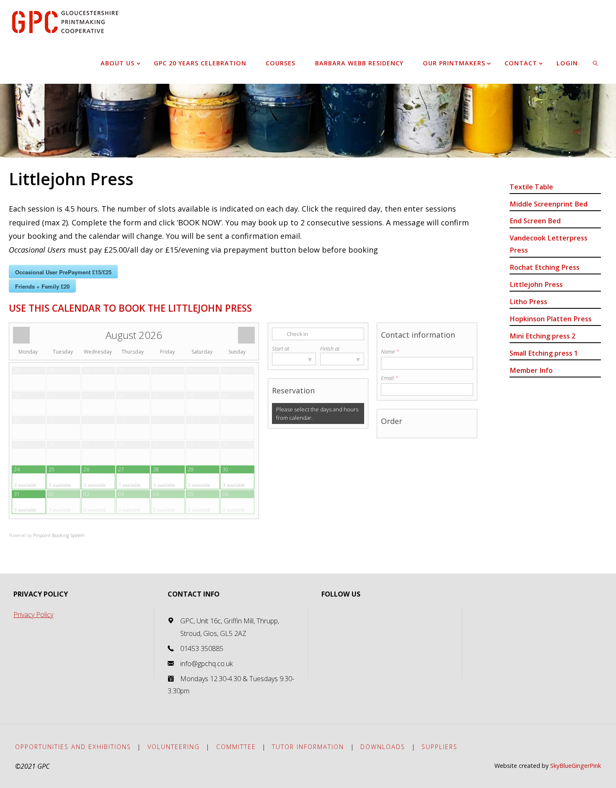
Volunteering (174, 747)
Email (389, 378)
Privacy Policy (33, 614)
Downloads (382, 747)
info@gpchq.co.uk (206, 663)
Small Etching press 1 (544, 353)
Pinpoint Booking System (59, 535)
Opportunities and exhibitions (73, 747)
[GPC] (65, 21)
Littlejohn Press (536, 284)
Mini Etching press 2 (542, 336)
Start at (280, 348)
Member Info (531, 370)
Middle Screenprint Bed (549, 204)
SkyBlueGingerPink (575, 766)
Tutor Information (308, 747)
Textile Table (531, 186)
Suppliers (440, 747)
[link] (596, 63)
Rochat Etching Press (545, 267)
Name (390, 351)
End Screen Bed (535, 220)
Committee (236, 747)
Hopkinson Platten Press (551, 318)
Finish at (329, 348)
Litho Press (528, 301)
